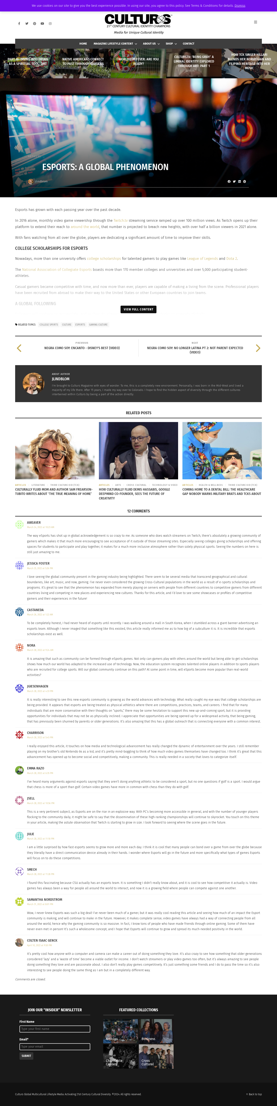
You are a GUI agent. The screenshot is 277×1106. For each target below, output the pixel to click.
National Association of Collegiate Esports (57, 269)
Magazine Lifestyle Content (113, 43)
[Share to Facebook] (229, 181)
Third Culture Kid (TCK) (64, 485)
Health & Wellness (211, 485)
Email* (23, 1039)
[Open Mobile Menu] (258, 23)
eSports (80, 324)
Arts (118, 485)
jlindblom (41, 181)
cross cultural (137, 485)
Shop (169, 43)
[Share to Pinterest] (244, 181)
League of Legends (202, 258)
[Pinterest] (35, 23)
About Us (149, 43)
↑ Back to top (254, 1094)
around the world (85, 227)
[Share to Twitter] (234, 181)
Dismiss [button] (240, 6)
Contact (188, 43)
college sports (49, 324)
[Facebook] (19, 23)
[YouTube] (42, 23)
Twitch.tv (121, 220)
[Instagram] (50, 23)
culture (66, 324)
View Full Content (138, 309)
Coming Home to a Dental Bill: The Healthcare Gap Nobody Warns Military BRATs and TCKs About (221, 491)
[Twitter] (27, 23)
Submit (26, 1056)
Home (83, 43)
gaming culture (98, 324)
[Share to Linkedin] (239, 181)
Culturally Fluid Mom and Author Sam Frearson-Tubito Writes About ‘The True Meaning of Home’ (54, 491)
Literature (38, 485)
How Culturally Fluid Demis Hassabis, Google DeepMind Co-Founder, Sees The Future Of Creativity (134, 494)
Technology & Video (165, 485)
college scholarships (104, 258)
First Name (26, 1022)
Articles (34, 156)
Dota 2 (231, 258)
